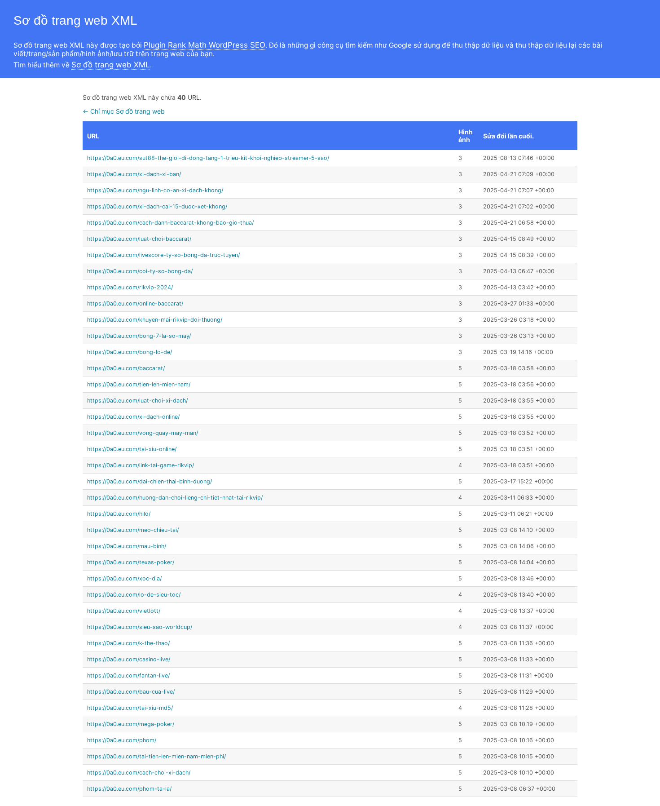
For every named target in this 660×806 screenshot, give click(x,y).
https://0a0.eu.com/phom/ (121, 740)
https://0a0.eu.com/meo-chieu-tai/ (133, 530)
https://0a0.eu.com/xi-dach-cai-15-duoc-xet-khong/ (157, 206)
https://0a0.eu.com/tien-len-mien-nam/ (138, 384)
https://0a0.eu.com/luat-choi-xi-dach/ (137, 400)
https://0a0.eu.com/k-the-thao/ (128, 643)
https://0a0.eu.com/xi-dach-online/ (133, 416)
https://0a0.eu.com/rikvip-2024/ (130, 287)
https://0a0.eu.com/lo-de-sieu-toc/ (133, 594)
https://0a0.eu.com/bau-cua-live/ (131, 691)
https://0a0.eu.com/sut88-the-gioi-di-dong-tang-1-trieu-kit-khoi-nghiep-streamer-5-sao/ (208, 158)
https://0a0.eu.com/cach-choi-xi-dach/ (138, 772)
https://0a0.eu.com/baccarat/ (126, 368)
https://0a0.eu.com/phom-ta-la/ (129, 788)
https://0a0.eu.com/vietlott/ (123, 610)
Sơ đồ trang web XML (110, 64)
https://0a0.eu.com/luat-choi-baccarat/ (139, 238)
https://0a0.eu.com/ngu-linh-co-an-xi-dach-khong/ (155, 190)
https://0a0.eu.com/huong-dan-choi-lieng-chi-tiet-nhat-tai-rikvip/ (175, 497)
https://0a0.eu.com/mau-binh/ (126, 546)
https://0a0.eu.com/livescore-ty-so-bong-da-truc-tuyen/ (163, 255)
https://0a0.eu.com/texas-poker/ (130, 562)
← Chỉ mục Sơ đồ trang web (124, 111)
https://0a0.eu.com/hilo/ (118, 513)
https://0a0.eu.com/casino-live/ (128, 659)
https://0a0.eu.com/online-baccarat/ (135, 303)
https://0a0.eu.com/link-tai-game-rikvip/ (140, 465)
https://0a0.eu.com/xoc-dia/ (124, 578)
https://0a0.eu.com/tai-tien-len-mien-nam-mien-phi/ (156, 756)
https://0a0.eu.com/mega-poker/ (130, 724)
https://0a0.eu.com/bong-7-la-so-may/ (139, 335)
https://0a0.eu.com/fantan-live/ (128, 675)
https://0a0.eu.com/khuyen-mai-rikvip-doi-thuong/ (154, 319)
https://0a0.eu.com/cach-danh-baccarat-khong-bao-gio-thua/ (170, 222)
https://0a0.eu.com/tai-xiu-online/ (131, 449)
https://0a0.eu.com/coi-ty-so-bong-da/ (140, 271)
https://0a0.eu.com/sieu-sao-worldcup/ (139, 627)
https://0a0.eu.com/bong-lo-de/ (129, 352)
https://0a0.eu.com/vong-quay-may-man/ (142, 433)
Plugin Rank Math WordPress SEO (204, 44)
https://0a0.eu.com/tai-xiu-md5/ (130, 707)
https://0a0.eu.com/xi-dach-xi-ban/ (134, 174)
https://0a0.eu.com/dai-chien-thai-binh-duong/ (149, 481)
